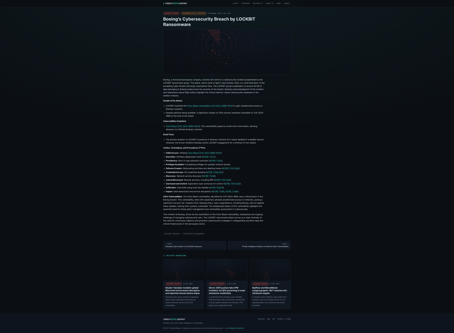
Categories (245, 3)
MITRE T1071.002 (232, 183)
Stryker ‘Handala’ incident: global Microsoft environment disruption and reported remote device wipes (182, 290)
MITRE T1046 (209, 176)
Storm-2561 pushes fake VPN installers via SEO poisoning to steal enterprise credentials (227, 290)
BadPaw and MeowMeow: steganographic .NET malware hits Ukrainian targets (269, 290)
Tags (268, 319)
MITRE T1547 (216, 160)
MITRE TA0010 (216, 187)
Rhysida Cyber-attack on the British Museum (183, 245)
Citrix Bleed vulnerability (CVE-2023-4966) (207, 106)
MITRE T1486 (232, 191)
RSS (274, 319)
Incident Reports (171, 13)
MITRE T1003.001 (215, 172)
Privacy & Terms (284, 319)
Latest (235, 3)
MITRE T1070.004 (231, 168)
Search (287, 3)
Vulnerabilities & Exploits (193, 13)
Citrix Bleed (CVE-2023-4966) (180, 126)
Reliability (258, 3)
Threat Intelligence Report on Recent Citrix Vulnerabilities (265, 245)
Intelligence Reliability (236, 328)
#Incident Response (172, 234)
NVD (230, 106)
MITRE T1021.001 (222, 180)
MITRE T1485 (218, 191)
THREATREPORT (175, 3)
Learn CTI (270, 3)
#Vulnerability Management (193, 234)
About (279, 3)
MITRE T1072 (209, 157)
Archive (261, 319)
